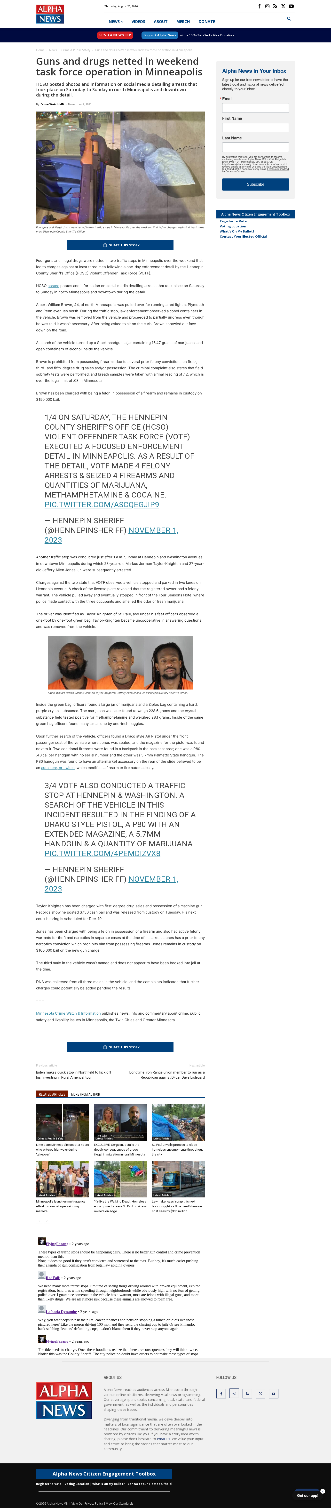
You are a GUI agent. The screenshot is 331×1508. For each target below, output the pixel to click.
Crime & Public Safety (75, 50)
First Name (232, 118)
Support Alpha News (160, 35)
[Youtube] (291, 6)
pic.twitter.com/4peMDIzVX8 (102, 853)
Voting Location (233, 226)
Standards (126, 1503)
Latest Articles (104, 1138)
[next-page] (47, 1221)
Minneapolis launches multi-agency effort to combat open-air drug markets (60, 1206)
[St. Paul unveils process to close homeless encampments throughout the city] (178, 1122)
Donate (207, 21)
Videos (138, 21)
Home (40, 50)
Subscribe (255, 184)
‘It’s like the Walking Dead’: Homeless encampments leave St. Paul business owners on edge (120, 1206)
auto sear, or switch (58, 767)
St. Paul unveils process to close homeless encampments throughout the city (177, 1149)
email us (163, 1438)
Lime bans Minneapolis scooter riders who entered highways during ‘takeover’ (62, 1149)
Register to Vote (233, 221)
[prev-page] (39, 1221)
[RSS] (275, 6)
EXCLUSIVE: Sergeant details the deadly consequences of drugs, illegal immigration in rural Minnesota (119, 1149)
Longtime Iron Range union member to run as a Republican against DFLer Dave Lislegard (167, 1075)
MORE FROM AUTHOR (85, 1094)
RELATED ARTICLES (52, 1094)
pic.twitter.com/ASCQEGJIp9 (102, 504)
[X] (283, 6)
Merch (183, 21)
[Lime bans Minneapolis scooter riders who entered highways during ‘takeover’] (62, 1122)
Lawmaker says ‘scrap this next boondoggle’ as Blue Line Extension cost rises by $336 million (177, 1206)
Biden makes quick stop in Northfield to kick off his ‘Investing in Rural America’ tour (73, 1075)
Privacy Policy (94, 1503)
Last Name (232, 138)
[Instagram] (267, 6)
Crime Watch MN (52, 104)
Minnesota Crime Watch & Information (68, 1013)
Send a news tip (115, 35)
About (161, 21)
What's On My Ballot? (237, 231)
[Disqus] (120, 1296)
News (114, 21)
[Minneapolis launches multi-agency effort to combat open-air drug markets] (62, 1179)
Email (227, 99)
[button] (289, 19)
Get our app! (307, 1495)
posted (53, 285)
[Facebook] (259, 6)
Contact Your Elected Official (243, 236)
